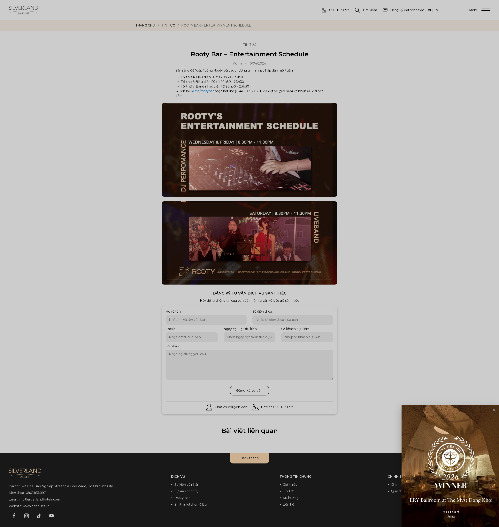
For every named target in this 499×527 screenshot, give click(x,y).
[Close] (494, 410)
